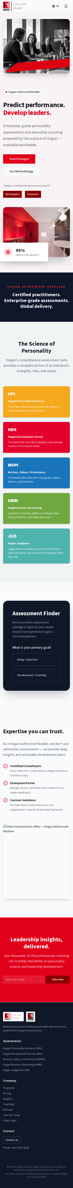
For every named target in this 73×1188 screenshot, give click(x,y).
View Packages (19, 159)
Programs (9, 1088)
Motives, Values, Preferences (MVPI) (24, 1059)
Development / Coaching (31, 675)
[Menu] (66, 6)
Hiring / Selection (27, 660)
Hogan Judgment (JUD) (16, 1070)
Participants (12, 194)
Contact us (12, 1140)
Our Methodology (21, 171)
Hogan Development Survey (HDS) (22, 1054)
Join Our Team (11, 1115)
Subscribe (58, 979)
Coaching (8, 1104)
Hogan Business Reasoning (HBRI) (22, 1065)
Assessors (33, 194)
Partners (8, 1110)
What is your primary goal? (31, 647)
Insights (7, 1099)
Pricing (7, 1093)
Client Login (10, 1121)
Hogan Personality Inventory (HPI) (22, 1048)
